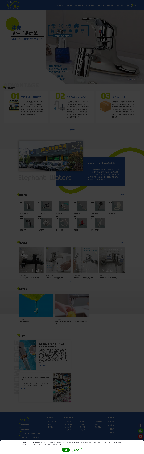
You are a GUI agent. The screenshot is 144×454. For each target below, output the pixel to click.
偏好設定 (77, 450)
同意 (65, 450)
